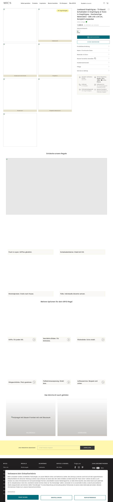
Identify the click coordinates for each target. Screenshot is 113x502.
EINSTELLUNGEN (56, 497)
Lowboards (42, 467)
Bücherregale (24, 467)
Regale (24, 463)
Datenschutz (11, 491)
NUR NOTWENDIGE (90, 497)
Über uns (5, 467)
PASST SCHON (22, 497)
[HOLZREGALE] (43, 417)
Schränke (43, 463)
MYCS (5, 463)
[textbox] (59, 448)
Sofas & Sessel (62, 463)
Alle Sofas (59, 467)
